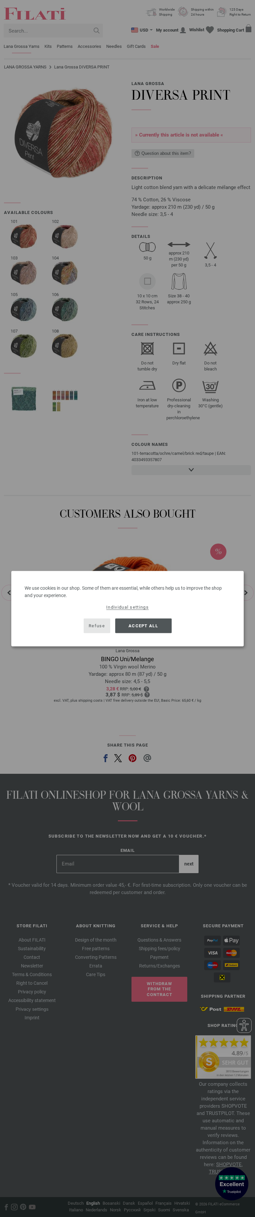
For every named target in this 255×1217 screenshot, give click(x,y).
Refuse (97, 625)
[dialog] (127, 608)
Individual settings (127, 606)
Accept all (143, 625)
